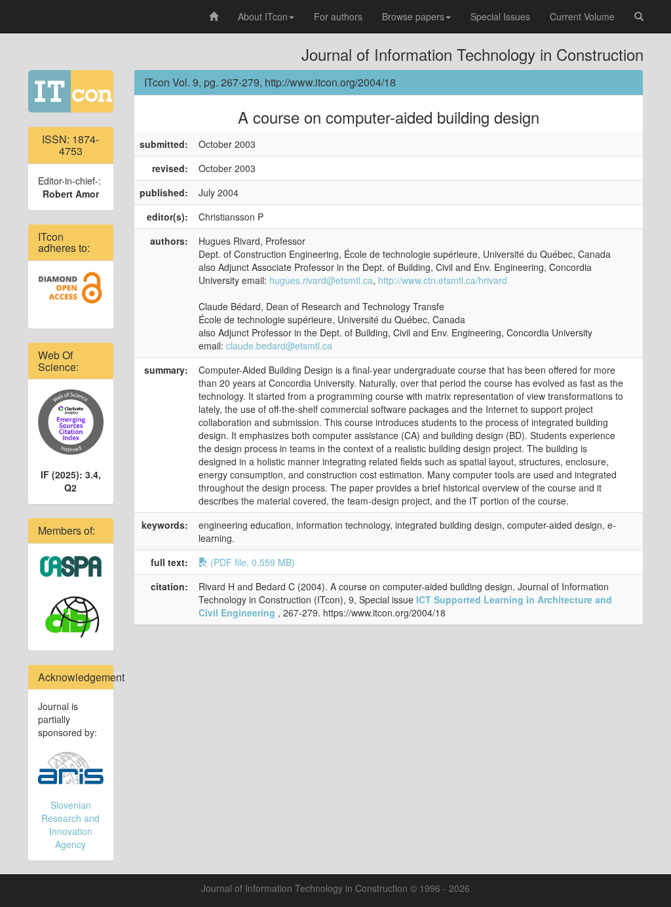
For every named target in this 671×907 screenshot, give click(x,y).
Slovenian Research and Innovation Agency (70, 824)
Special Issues (500, 16)
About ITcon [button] (263, 16)
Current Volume (582, 16)
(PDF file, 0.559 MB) (251, 562)
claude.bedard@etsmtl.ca (279, 345)
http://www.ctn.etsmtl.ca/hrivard (442, 280)
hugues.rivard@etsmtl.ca (321, 280)
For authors (338, 16)
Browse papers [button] (413, 16)
